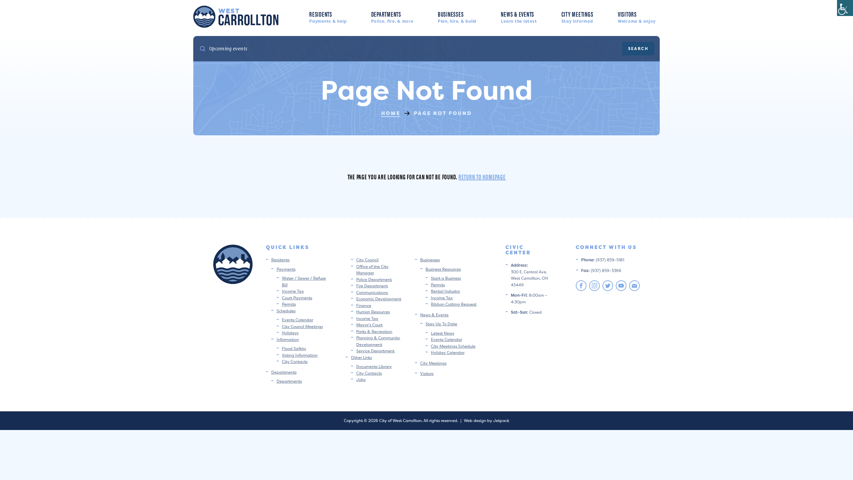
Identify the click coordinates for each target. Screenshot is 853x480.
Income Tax (293, 291)
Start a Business (446, 278)
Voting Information (300, 355)
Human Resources (373, 312)
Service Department (375, 351)
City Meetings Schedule (453, 346)
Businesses (457, 16)
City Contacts (295, 361)
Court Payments (297, 298)
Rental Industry (445, 291)
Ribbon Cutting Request (453, 304)
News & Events (519, 16)
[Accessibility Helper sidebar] (845, 8)
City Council (367, 260)
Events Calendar (297, 320)
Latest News (442, 333)
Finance (363, 305)
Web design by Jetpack (486, 420)
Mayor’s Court (369, 325)
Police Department (374, 279)
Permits (289, 304)
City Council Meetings (302, 326)
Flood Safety (294, 348)
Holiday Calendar (447, 352)
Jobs (361, 379)
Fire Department (372, 286)
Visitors (637, 16)
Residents (328, 16)
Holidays (290, 333)
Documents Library (374, 366)
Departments (392, 16)
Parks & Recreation (374, 331)
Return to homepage (482, 176)
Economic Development (378, 299)
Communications (372, 292)
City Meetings (577, 16)
